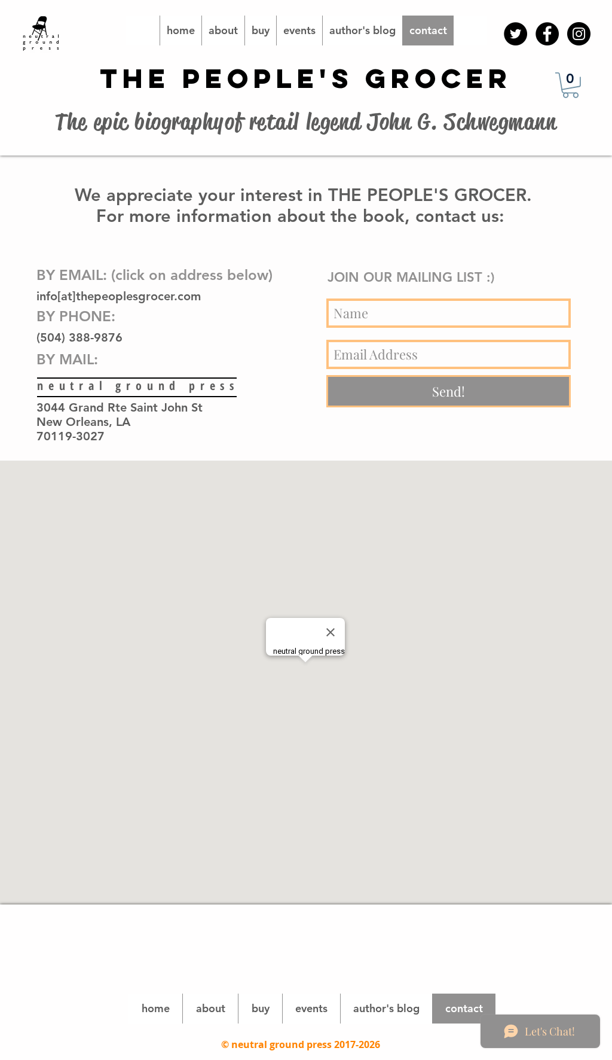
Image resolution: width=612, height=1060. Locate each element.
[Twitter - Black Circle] (515, 33)
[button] (570, 85)
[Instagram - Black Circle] (578, 33)
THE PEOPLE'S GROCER (306, 78)
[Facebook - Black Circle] (547, 33)
